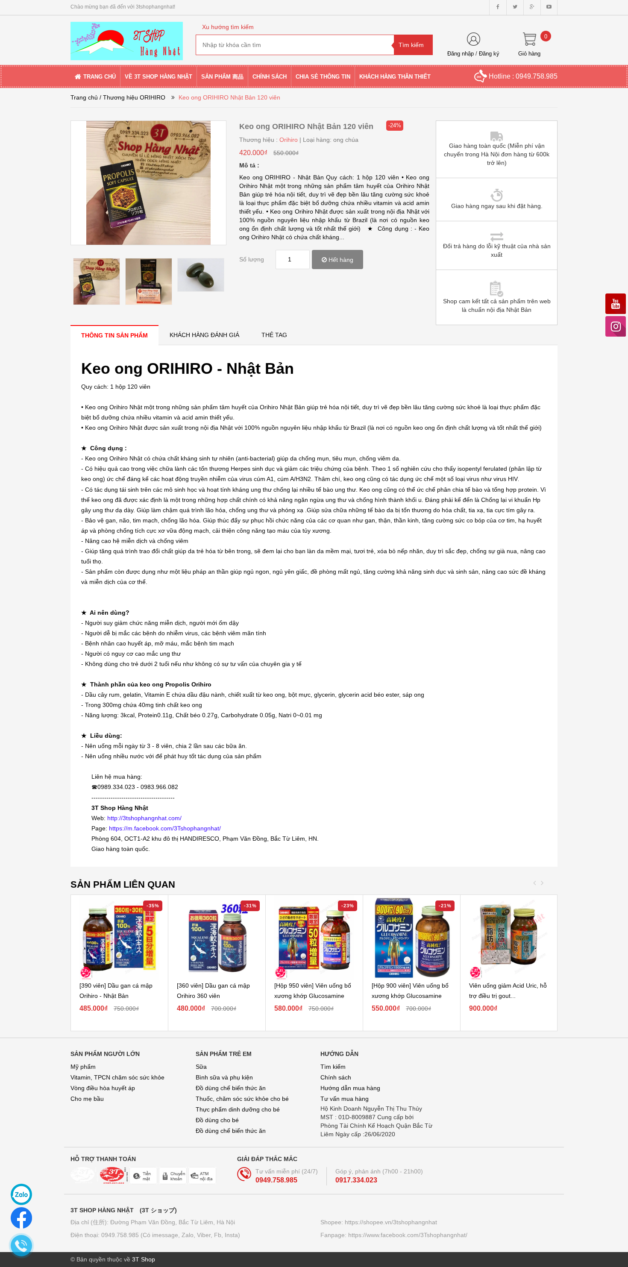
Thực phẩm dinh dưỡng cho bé (238, 1109)
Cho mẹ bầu (87, 1098)
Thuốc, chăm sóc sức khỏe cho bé (242, 1098)
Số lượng (251, 259)
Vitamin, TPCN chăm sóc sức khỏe (117, 1077)
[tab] (114, 335)
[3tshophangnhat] (126, 37)
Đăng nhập (460, 53)
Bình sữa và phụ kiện (224, 1077)
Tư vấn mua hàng (344, 1098)
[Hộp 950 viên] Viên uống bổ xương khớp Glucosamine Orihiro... (312, 995)
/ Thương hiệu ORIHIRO (132, 97)
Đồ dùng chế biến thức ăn (231, 1088)
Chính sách (335, 1077)
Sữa (201, 1066)
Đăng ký (489, 53)
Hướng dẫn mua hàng (350, 1088)
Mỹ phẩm (83, 1066)
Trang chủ (84, 97)
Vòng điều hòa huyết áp (102, 1088)
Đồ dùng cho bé (217, 1120)
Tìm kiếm (333, 1066)
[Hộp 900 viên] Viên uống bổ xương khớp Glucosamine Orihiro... (410, 995)
